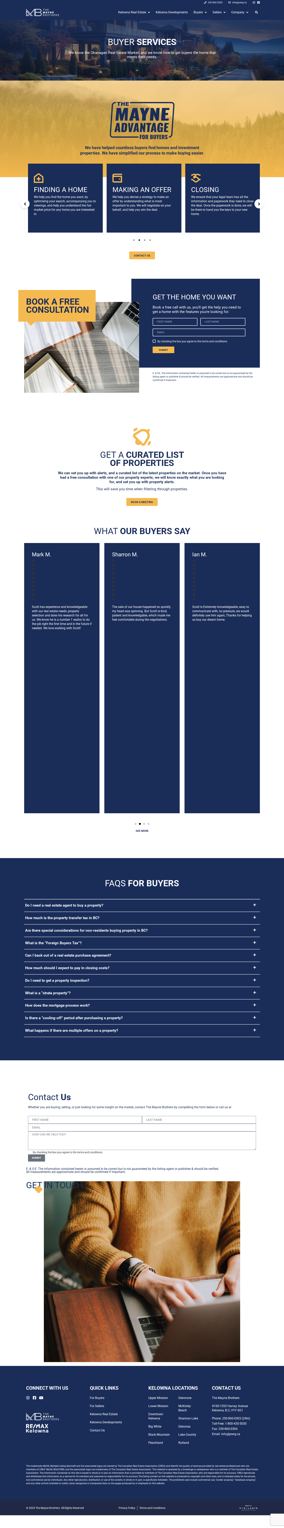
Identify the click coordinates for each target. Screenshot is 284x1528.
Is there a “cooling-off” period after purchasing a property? (74, 1018)
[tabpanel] (63, 198)
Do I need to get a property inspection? (57, 980)
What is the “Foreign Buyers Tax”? (53, 943)
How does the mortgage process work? (57, 1005)
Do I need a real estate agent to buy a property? (64, 905)
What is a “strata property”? (48, 993)
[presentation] (134, 240)
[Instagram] (254, 2)
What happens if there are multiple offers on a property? (71, 1030)
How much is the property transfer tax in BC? (62, 918)
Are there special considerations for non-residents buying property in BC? (86, 930)
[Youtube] (41, 1398)
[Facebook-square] (258, 2)
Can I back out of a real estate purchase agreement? (68, 955)
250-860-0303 (242, 1107)
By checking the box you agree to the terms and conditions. (192, 341)
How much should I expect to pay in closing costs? (67, 968)
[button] (136, 824)
